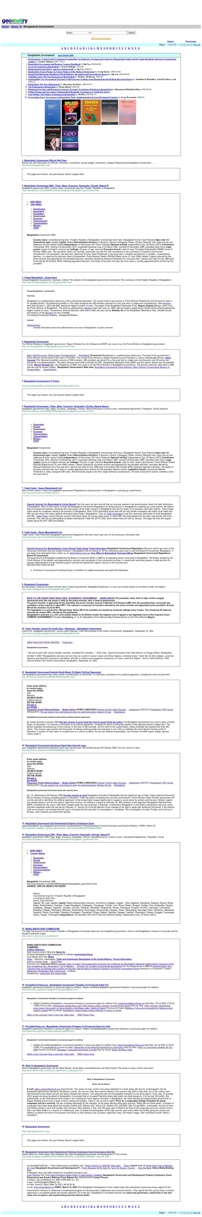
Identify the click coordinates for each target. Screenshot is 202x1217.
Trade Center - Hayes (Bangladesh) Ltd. (43, 488)
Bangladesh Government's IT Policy (41, 381)
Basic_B (17, 26)
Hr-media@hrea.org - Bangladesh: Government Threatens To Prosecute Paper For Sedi (67, 1026)
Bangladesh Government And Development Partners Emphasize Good (59, 823)
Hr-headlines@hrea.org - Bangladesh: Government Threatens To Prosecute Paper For (67, 985)
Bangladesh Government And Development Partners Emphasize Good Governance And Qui (70, 1152)
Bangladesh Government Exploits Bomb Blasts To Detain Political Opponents (63, 672)
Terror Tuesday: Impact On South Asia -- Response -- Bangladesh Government (63, 628)
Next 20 (196, 44)
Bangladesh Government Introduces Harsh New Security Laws (55, 745)
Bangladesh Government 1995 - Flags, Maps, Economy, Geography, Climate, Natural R (67, 834)
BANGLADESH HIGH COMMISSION (42, 929)
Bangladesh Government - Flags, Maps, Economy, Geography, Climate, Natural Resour (66, 406)
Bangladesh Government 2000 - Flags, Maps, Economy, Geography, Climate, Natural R (66, 186)
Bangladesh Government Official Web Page (45, 160)
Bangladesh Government (36, 341)
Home (5, 26)
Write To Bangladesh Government (41, 1066)
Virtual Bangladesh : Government (40, 277)
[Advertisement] (101, 8)
